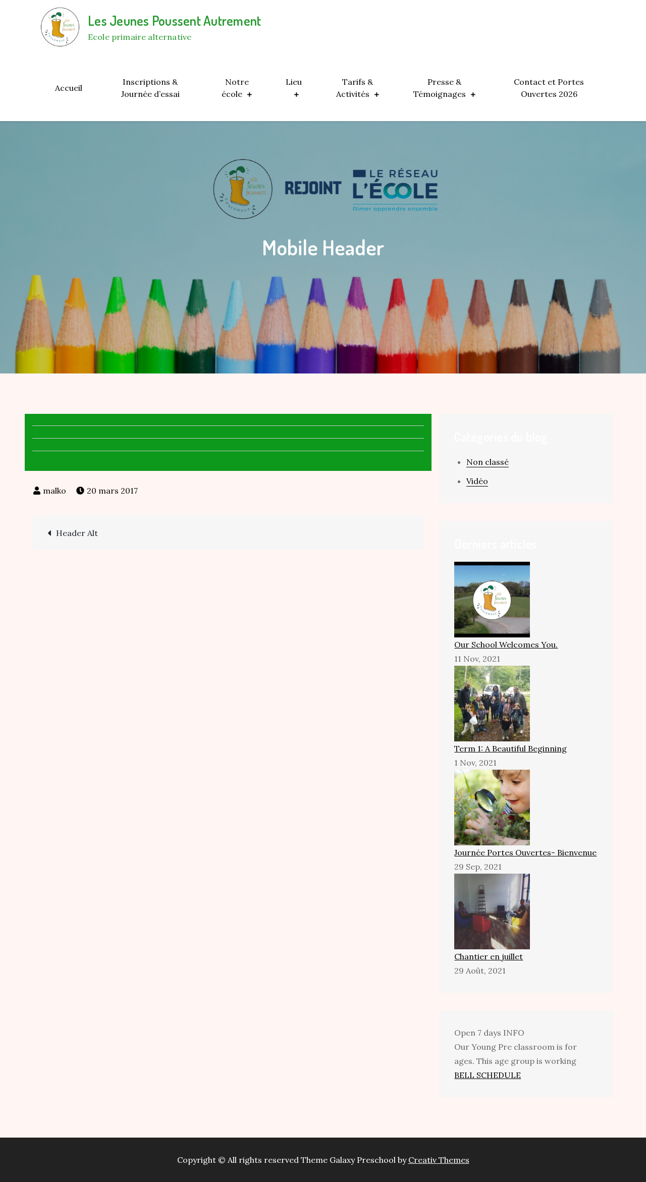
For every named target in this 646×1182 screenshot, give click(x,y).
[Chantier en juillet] (492, 910)
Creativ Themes (438, 1160)
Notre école (235, 88)
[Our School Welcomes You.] (492, 599)
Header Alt (77, 533)
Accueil (68, 88)
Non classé (487, 462)
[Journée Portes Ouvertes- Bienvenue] (492, 806)
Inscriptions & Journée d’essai (150, 88)
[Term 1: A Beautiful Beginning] (492, 702)
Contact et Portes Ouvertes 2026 (549, 88)
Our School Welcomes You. (506, 644)
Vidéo (477, 481)
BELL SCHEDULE (487, 1075)
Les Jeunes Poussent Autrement (174, 20)
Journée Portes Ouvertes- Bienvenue (525, 852)
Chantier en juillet (488, 956)
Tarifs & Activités (354, 88)
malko (54, 491)
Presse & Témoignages (439, 88)
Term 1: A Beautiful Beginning (510, 748)
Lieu (294, 82)
